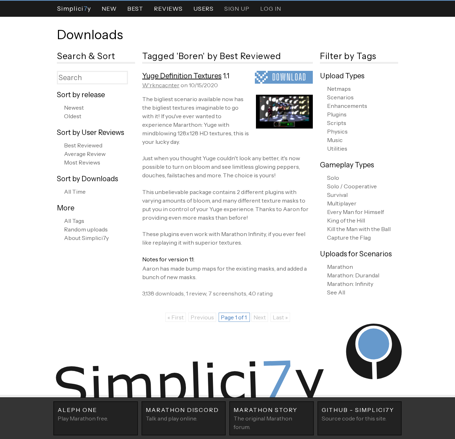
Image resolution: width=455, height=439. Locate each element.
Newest (74, 107)
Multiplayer (342, 203)
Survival (337, 194)
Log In (270, 8)
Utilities (337, 148)
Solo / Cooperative (352, 186)
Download (289, 77)
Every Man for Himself (355, 211)
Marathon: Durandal (353, 275)
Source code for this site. (358, 414)
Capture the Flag (349, 237)
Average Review (85, 153)
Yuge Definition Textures (181, 76)
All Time (75, 191)
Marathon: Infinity (350, 283)
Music (335, 139)
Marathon (340, 266)
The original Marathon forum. (266, 418)
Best (135, 8)
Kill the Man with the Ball (359, 228)
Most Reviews (82, 162)
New (109, 8)
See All (336, 292)
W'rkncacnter (161, 85)
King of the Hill (346, 220)
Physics (337, 131)
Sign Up (237, 8)
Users (203, 8)
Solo (333, 177)
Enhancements (347, 105)
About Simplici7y (86, 237)
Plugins (337, 114)
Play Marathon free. (83, 414)
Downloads (90, 34)
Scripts (336, 122)
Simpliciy (74, 8)
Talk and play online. (182, 414)
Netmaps (339, 88)
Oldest (72, 116)
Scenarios (340, 97)
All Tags (74, 220)
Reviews (168, 8)
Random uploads (86, 229)
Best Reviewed (83, 145)
